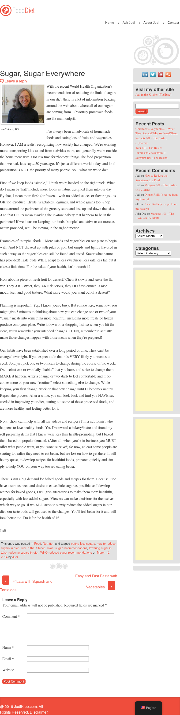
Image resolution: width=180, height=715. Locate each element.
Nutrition (48, 543)
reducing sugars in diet (23, 552)
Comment (11, 616)
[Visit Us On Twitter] (153, 77)
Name (8, 647)
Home (109, 22)
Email (8, 658)
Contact (173, 22)
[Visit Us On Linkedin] (145, 77)
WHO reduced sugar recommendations (66, 552)
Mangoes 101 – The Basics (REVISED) (154, 215)
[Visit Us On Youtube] (160, 77)
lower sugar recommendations (67, 548)
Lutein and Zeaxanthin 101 (151, 153)
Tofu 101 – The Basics (148, 148)
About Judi (151, 22)
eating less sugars (83, 543)
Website (8, 669)
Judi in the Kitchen (33, 548)
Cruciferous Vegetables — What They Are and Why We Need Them (156, 131)
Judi (15, 557)
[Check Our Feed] (168, 77)
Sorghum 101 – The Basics (151, 157)
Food (37, 543)
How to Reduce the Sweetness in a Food (151, 177)
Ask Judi (129, 22)
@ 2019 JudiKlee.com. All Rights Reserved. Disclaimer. (24, 709)
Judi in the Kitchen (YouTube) (153, 94)
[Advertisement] (154, 340)
